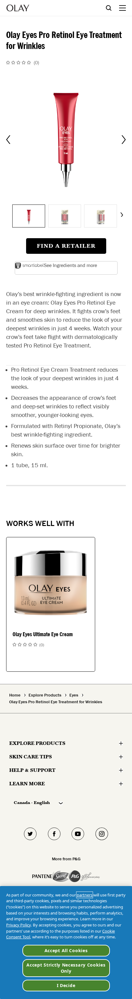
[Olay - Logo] (17, 8)
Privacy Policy (18, 925)
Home (15, 695)
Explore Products (45, 695)
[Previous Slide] (8, 139)
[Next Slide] (124, 139)
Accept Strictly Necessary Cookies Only (65, 968)
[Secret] (60, 876)
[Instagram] (102, 834)
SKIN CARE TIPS (30, 757)
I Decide (66, 985)
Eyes (73, 695)
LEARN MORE (27, 784)
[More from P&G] (42, 876)
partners (84, 895)
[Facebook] (54, 834)
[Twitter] (30, 834)
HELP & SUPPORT (32, 770)
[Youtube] (78, 834)
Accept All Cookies (66, 950)
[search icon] (112, 8)
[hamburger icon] (122, 8)
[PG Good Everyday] (84, 876)
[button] (66, 139)
